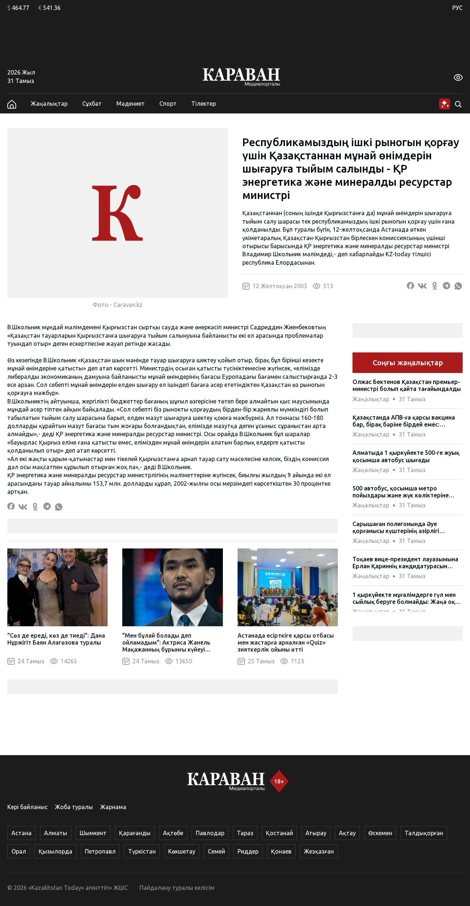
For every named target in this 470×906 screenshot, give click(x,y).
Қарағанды (135, 833)
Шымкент (93, 833)
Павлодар (210, 833)
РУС (457, 7)
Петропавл (100, 851)
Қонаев (281, 851)
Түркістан (142, 851)
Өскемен (380, 833)
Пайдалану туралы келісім (177, 887)
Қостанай (279, 833)
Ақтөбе (173, 833)
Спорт (168, 103)
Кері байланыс (27, 807)
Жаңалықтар (49, 103)
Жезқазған (319, 851)
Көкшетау (181, 851)
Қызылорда (55, 851)
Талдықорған (424, 833)
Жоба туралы (74, 807)
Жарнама (113, 807)
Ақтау (347, 833)
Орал (18, 851)
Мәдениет (130, 103)
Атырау (316, 833)
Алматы (55, 833)
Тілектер (203, 103)
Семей (216, 851)
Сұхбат (92, 103)
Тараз (245, 833)
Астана (21, 833)
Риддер (248, 851)
